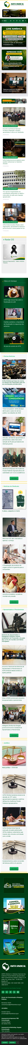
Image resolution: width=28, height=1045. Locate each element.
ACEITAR (5, 1042)
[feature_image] (14, 252)
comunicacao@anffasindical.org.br (11, 1004)
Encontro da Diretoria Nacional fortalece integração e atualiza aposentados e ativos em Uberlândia (13, 130)
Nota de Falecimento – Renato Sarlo (13, 261)
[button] (25, 21)
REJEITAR (12, 1042)
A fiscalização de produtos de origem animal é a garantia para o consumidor (13, 567)
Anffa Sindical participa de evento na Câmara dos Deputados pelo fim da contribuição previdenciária (13, 382)
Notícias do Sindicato (10, 126)
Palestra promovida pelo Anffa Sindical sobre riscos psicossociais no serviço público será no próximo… (13, 65)
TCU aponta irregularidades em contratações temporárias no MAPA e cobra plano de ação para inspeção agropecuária (13, 194)
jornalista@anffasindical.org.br (10, 1013)
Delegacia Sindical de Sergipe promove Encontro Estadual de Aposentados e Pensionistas (12, 727)
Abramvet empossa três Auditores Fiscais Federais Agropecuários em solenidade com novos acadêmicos (14, 470)
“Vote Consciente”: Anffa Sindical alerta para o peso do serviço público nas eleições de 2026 (13, 411)
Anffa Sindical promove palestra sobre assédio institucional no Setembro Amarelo (14, 161)
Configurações (23, 1038)
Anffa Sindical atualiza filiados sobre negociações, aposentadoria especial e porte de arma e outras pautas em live (14, 226)
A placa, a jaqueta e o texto (11, 511)
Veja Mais (14, 478)
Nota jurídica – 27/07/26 (10, 767)
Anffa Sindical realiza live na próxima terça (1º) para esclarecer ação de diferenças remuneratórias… (13, 41)
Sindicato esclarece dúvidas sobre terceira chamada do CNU (13, 90)
